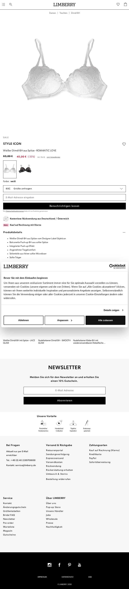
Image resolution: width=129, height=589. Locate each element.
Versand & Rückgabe (59, 445)
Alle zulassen (105, 320)
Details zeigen (111, 310)
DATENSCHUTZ (67, 577)
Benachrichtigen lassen (65, 206)
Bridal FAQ (9, 515)
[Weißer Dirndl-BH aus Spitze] (9, 169)
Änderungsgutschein (14, 507)
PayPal (92, 458)
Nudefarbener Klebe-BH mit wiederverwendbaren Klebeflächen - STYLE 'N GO (89, 341)
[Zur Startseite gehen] (64, 4)
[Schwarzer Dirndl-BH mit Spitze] (25, 169)
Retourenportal (54, 450)
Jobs (48, 515)
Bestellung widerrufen (58, 479)
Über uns (51, 503)
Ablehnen (23, 320)
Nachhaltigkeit (54, 527)
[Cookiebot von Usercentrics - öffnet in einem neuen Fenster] (111, 266)
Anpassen (62, 320)
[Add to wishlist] (124, 144)
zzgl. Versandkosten (53, 157)
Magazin (7, 531)
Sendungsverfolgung (57, 454)
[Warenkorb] (125, 5)
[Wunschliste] (118, 5)
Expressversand (55, 458)
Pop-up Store (53, 507)
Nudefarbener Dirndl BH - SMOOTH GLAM (54, 341)
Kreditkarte (95, 454)
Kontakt (7, 503)
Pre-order (8, 523)
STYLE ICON (12, 144)
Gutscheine (9, 535)
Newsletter (9, 519)
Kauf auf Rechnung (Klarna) (104, 450)
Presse (49, 523)
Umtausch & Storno (56, 474)
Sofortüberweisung (99, 462)
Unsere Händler (54, 511)
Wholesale (52, 519)
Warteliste (8, 527)
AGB (90, 577)
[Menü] (3, 5)
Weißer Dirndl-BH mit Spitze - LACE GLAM (19, 341)
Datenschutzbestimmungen (15, 211)
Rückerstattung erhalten (59, 470)
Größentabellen (11, 511)
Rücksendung (53, 466)
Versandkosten (54, 462)
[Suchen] (10, 5)
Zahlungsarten (98, 445)
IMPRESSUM (42, 577)
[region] (64, 75)
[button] (64, 188)
